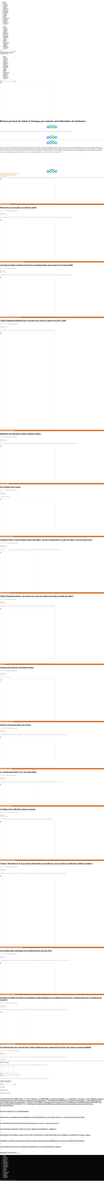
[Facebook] (48, 127)
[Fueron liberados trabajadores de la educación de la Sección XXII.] (28, 946)
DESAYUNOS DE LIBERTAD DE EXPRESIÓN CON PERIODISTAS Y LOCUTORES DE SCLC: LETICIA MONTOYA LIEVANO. (42, 1117)
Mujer (4, 17)
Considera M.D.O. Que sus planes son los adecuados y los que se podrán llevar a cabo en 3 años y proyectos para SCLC (46, 540)
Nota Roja (13, 317)
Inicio (4, 2)
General (5, 3)
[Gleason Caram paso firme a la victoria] (28, 720)
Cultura (5, 14)
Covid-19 (5, 4)
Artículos (5, 6)
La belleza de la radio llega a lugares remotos (17, 809)
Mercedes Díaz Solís (7, 173)
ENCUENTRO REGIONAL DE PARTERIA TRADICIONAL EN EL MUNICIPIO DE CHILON (30, 1147)
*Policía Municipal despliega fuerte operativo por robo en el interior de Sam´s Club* (33, 320)
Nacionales (5, 11)
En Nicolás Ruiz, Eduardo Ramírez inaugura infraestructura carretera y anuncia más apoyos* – (30, 1123)
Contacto (5, 23)
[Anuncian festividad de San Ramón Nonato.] (28, 663)
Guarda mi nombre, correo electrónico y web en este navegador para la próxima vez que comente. (25, 1078)
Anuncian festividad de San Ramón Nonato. (17, 667)
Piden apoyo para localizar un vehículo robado (18, 207)
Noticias (5, 7)
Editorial (5, 21)
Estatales (5, 10)
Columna (5, 19)
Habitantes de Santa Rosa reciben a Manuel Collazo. (20, 434)
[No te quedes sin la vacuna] (28, 482)
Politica (12, 430)
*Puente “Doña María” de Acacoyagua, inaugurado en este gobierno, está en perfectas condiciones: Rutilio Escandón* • (46, 863)
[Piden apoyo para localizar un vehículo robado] (28, 202)
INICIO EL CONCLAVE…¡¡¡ (9, 1152)
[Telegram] (56, 127)
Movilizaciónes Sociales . (6, 947)
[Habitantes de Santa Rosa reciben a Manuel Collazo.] (27, 429)
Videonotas (5, 22)
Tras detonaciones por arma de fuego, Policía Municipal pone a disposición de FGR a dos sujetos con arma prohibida (45, 1047)
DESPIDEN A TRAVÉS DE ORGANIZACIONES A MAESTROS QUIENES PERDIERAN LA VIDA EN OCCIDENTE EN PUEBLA (42, 1141)
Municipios (5, 8)
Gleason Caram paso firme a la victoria (15, 725)
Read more (2, 213)
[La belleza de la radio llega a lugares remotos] (19, 804)
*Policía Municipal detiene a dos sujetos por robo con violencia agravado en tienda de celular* (37, 596)
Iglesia (5, 806)
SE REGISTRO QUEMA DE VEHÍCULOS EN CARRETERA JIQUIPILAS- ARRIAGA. (28, 1129)
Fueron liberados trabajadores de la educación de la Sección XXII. (26, 951)
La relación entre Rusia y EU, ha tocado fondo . (18, 772)
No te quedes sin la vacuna (10, 487)
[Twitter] (50, 127)
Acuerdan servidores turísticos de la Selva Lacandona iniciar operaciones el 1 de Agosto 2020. (36, 265)
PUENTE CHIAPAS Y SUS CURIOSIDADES (14, 1111)
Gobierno (2, 317)
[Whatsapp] (53, 127)
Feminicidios (6, 18)
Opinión (5, 15)
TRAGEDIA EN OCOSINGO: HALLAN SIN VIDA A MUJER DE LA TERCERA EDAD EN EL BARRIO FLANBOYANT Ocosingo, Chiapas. (45, 1135)
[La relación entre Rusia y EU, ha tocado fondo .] (28, 767)
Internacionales (3, 768)
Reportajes (5, 12)
